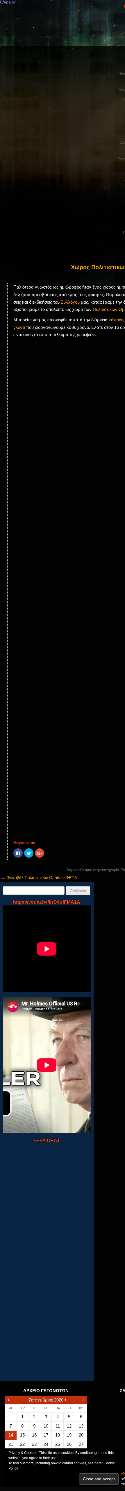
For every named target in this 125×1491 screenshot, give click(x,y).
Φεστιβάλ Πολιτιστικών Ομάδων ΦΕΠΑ (39, 877)
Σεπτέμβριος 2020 (45, 1400)
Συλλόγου (70, 302)
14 (10, 1435)
